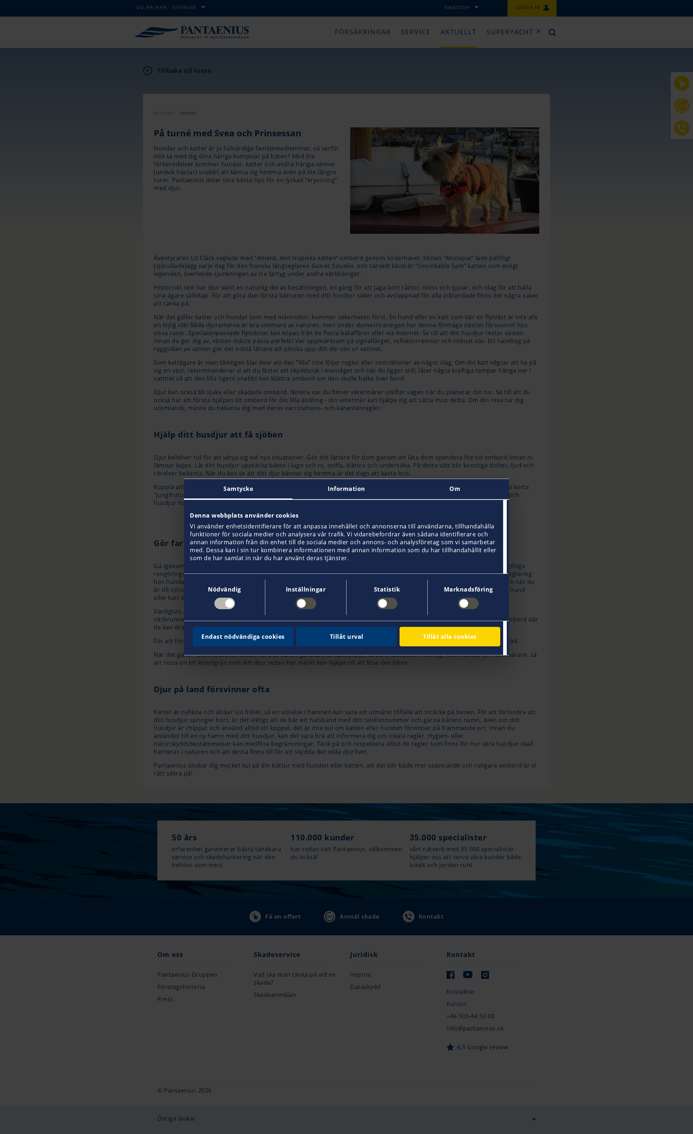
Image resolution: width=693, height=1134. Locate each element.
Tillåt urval (346, 637)
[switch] (306, 603)
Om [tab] (454, 489)
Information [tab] (346, 489)
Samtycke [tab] (238, 489)
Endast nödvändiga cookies (243, 637)
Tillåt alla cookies (450, 637)
